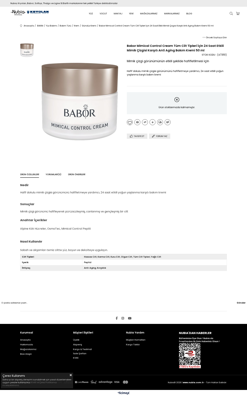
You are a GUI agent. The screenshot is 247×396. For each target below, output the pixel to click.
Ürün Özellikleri (29, 174)
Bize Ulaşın (26, 354)
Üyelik (76, 339)
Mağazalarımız (28, 349)
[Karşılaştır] (145, 122)
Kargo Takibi (133, 344)
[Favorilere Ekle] (130, 122)
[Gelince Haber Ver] (168, 122)
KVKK (76, 357)
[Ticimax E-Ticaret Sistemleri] (124, 393)
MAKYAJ (118, 13)
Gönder (241, 302)
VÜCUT (103, 13)
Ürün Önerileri (76, 174)
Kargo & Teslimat (82, 349)
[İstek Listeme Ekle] (137, 122)
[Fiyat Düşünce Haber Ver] (152, 122)
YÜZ (91, 13)
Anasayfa (25, 339)
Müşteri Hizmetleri (135, 339)
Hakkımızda (26, 344)
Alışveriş (77, 344)
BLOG (189, 13)
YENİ (131, 13)
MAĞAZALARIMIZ (148, 13)
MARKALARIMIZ (172, 13)
